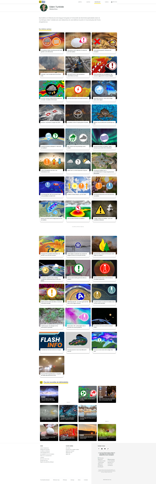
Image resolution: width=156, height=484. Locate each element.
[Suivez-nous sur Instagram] (101, 448)
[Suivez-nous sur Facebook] (98, 448)
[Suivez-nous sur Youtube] (104, 448)
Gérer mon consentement (46, 455)
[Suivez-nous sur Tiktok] (108, 448)
